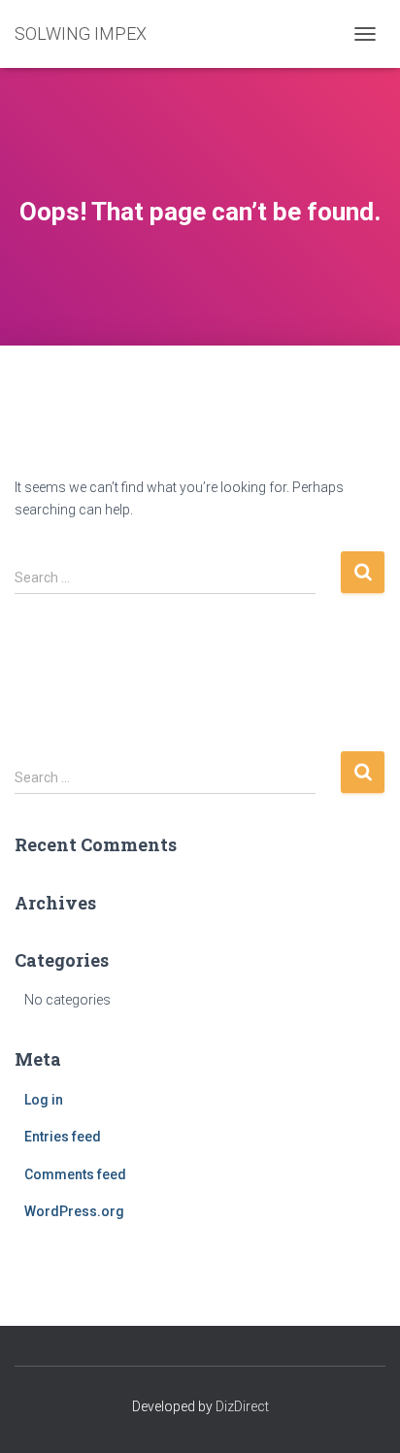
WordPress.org (74, 1211)
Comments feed (75, 1174)
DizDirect (242, 1406)
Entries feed (62, 1136)
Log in (43, 1099)
